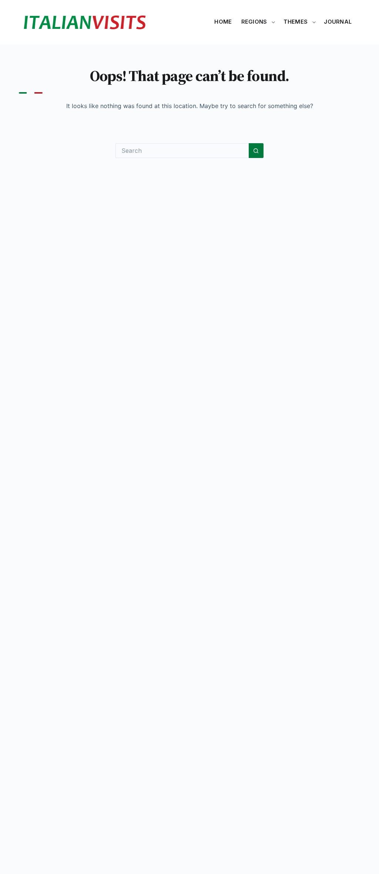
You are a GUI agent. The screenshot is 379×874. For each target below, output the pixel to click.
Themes (296, 22)
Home (223, 22)
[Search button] (256, 150)
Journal (338, 22)
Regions (254, 22)
